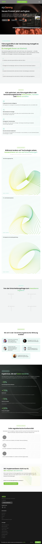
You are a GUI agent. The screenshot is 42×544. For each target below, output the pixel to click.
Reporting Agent (4, 526)
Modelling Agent (4, 534)
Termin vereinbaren (22, 1)
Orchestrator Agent (5, 528)
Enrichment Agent (5, 532)
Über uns (3, 514)
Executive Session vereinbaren (11, 483)
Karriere (3, 516)
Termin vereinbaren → (7, 502)
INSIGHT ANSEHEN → (6, 193)
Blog (2, 517)
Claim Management (5, 524)
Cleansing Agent (5, 531)
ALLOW (38, 542)
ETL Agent (3, 537)
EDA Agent (3, 535)
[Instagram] (5, 507)
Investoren (3, 513)
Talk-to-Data (4, 529)
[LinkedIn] (3, 507)
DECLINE (31, 542)
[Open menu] (39, 2)
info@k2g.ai (4, 500)
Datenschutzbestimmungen (7, 519)
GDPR (24, 542)
